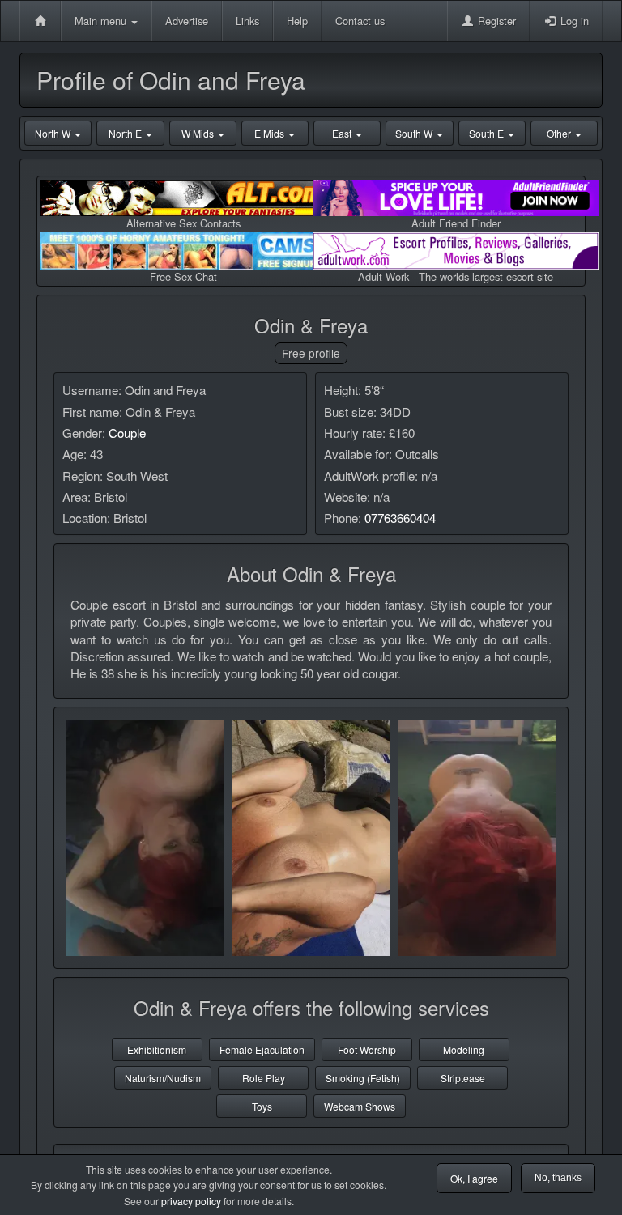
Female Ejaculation (262, 1049)
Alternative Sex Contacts (183, 223)
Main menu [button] (102, 20)
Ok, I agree (474, 1178)
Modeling (463, 1049)
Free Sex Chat (183, 276)
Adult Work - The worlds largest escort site (455, 276)
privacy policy (191, 1201)
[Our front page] (40, 21)
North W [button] (54, 133)
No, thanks (558, 1177)
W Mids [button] (198, 133)
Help (297, 20)
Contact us (360, 20)
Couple (127, 432)
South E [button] (487, 133)
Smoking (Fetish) (363, 1078)
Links (247, 20)
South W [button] (415, 133)
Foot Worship (367, 1049)
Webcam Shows (359, 1106)
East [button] (343, 133)
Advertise (186, 20)
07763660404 (400, 517)
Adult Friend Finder (456, 223)
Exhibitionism (156, 1049)
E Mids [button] (270, 133)
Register (495, 20)
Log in (573, 20)
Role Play (263, 1078)
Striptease (463, 1078)
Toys (262, 1106)
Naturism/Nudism (163, 1078)
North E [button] (126, 133)
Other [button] (560, 133)
